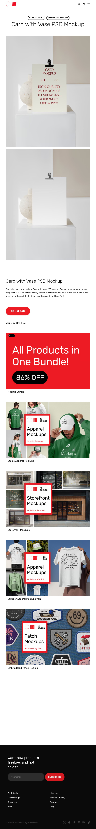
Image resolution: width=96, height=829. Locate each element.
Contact (54, 802)
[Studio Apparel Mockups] (48, 430)
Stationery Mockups (58, 18)
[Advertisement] (41, 268)
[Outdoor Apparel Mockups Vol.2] (48, 568)
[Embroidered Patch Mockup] (48, 637)
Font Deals (13, 793)
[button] (89, 4)
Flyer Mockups (36, 18)
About (10, 806)
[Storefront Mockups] (48, 499)
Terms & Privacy (57, 798)
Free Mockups (14, 798)
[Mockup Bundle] (48, 361)
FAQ (52, 806)
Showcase (12, 802)
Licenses (54, 793)
